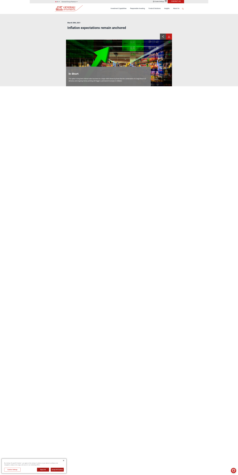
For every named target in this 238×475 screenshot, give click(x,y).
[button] (158, 1)
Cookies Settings (12, 469)
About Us (176, 8)
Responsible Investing (137, 8)
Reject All (43, 469)
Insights (166, 8)
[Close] (64, 460)
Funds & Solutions (155, 8)
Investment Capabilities (118, 8)
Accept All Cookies (57, 469)
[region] (34, 466)
